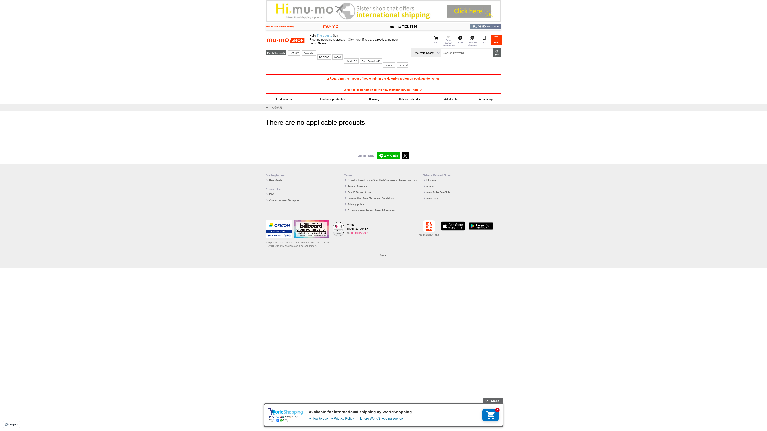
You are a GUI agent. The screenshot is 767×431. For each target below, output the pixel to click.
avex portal (432, 198)
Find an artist (284, 99)
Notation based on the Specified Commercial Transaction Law (382, 180)
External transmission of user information (371, 210)
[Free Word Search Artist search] (426, 52)
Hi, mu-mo (432, 180)
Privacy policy (356, 204)
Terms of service (357, 186)
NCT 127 (294, 53)
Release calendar (409, 99)
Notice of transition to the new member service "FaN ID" (385, 90)
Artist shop (486, 99)
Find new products (331, 99)
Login (313, 43)
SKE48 (337, 57)
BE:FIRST (324, 57)
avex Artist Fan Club (438, 192)
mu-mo (430, 186)
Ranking (374, 99)
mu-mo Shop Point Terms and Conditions (371, 198)
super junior (404, 65)
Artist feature (452, 99)
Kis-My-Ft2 (351, 61)
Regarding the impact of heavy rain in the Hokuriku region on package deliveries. (385, 78)
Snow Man (309, 53)
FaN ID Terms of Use (359, 192)
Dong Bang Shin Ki (371, 61)
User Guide (275, 180)
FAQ (271, 194)
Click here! (354, 39)
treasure (389, 65)
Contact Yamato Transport (284, 200)
